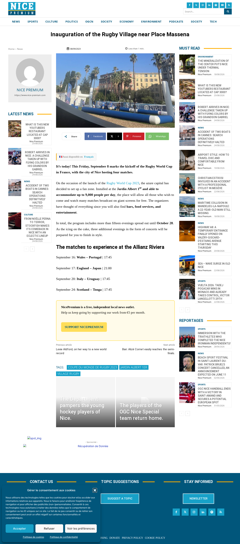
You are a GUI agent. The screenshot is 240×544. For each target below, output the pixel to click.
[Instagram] (203, 5)
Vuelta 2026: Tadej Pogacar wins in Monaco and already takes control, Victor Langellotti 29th (214, 292)
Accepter (19, 528)
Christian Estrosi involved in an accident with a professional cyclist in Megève (214, 183)
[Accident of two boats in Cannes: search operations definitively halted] (14, 187)
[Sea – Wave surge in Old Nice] (187, 265)
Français (89, 156)
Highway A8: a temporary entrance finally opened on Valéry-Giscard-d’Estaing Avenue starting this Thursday (213, 237)
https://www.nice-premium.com (30, 95)
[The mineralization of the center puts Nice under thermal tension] (187, 64)
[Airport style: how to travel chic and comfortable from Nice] (187, 160)
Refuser (49, 528)
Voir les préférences (81, 528)
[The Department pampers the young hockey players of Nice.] (85, 402)
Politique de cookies (33, 537)
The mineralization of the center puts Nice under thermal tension (213, 66)
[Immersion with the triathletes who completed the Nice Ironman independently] (187, 337)
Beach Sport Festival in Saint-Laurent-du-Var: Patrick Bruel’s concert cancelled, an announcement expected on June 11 (213, 366)
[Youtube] (222, 5)
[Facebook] (189, 5)
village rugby (68, 374)
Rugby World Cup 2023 (122, 183)
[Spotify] (216, 5)
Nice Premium (30, 90)
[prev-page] (26, 249)
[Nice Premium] (30, 72)
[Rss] (229, 5)
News (20, 49)
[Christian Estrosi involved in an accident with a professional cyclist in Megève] (187, 183)
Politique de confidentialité (64, 537)
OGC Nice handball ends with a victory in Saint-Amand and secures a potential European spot (214, 395)
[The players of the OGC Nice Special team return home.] (145, 402)
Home (11, 49)
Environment (205, 57)
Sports (202, 281)
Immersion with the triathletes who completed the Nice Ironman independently (214, 338)
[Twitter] (196, 5)
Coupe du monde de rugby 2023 (92, 367)
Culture (28, 215)
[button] (95, 490)
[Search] (228, 11)
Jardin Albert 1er (134, 367)
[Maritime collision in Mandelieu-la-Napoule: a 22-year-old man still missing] (187, 206)
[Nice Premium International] (21, 8)
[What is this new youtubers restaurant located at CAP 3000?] (14, 128)
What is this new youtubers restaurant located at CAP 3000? (37, 131)
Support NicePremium (84, 327)
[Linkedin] (209, 5)
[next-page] (32, 249)
